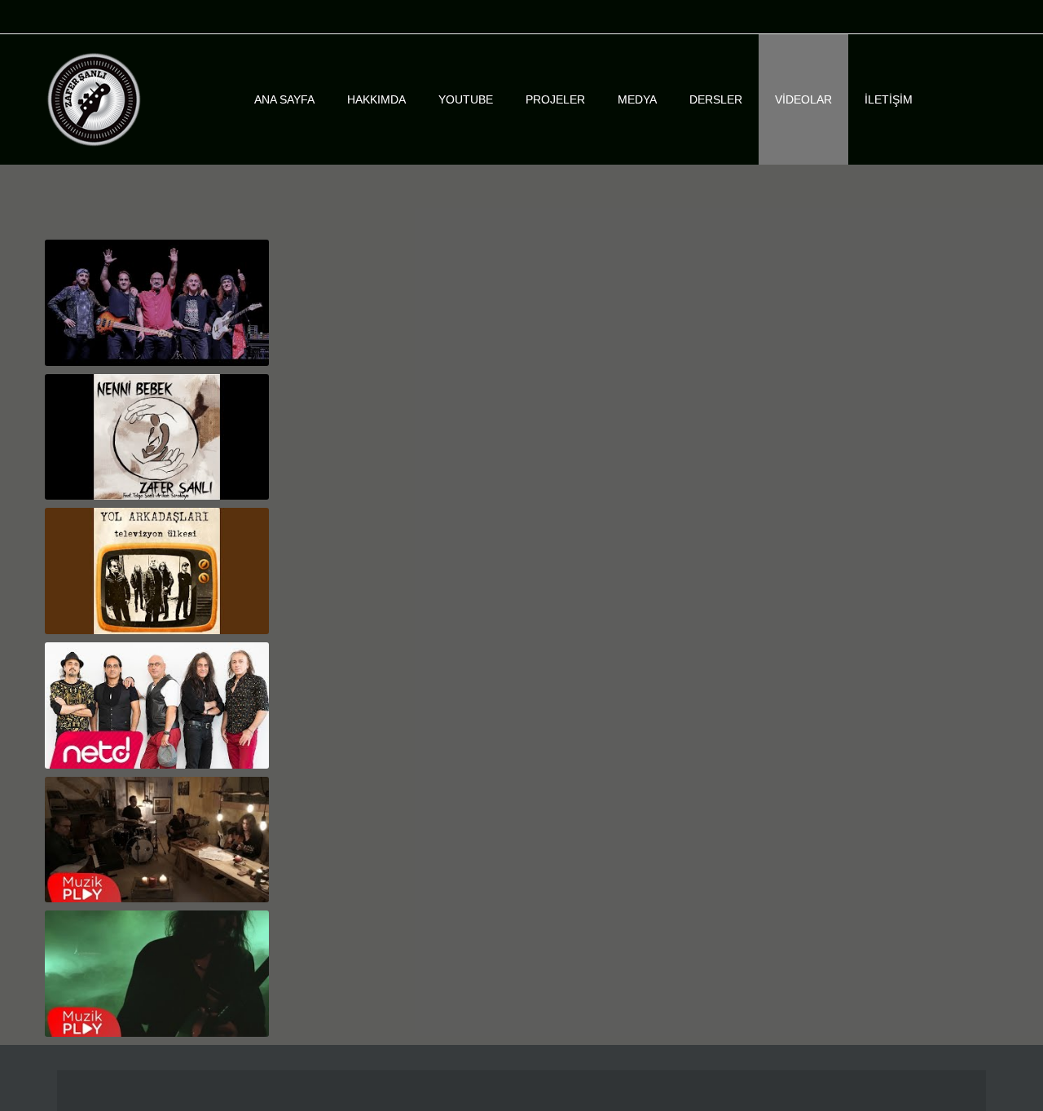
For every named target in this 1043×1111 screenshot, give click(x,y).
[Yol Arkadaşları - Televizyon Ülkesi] (157, 571)
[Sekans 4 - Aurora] (157, 840)
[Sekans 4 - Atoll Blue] (157, 973)
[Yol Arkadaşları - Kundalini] (157, 705)
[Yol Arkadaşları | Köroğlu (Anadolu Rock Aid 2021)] (157, 303)
